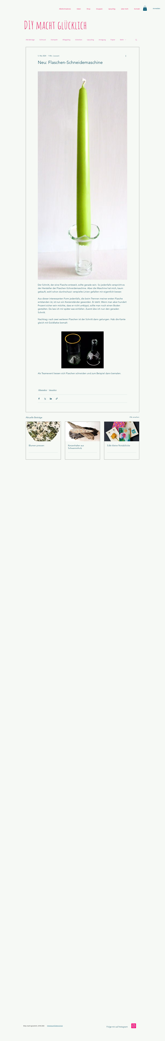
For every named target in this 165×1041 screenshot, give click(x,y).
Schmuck (42, 40)
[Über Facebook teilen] (39, 398)
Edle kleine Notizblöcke (118, 445)
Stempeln (54, 40)
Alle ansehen (134, 417)
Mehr (122, 40)
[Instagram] (133, 1025)
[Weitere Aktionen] (125, 55)
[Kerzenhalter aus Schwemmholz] (82, 431)
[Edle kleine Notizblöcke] (121, 431)
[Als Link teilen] (57, 398)
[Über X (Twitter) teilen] (45, 398)
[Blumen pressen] (43, 431)
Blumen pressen (36, 445)
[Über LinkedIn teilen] (51, 398)
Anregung (102, 40)
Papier (113, 40)
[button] (145, 8)
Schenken (78, 40)
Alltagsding (66, 40)
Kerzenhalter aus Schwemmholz (76, 446)
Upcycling (90, 40)
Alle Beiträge (30, 40)
